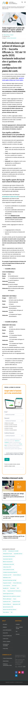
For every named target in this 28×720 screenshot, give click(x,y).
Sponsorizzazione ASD (8, 607)
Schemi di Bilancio (7, 604)
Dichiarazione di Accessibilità (6, 645)
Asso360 (4, 6)
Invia (7, 459)
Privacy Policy (5, 648)
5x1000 (4, 551)
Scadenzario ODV (7, 601)
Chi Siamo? (5, 624)
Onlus (4, 591)
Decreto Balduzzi (17, 575)
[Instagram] (22, 672)
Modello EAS (5, 588)
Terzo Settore (6, 612)
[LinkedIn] (16, 675)
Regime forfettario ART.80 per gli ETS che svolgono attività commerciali (13, 537)
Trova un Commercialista (7, 658)
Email (6, 412)
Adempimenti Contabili (13, 551)
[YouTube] (19, 672)
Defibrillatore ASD (7, 577)
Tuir (11, 612)
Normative (12, 588)
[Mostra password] (22, 420)
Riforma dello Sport (7, 599)
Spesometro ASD (16, 604)
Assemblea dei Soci (18, 553)
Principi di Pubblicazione (7, 635)
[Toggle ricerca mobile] (22, 2)
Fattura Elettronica (17, 583)
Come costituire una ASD (8, 569)
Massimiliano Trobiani (8, 34)
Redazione (5, 627)
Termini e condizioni (6, 641)
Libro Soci (14, 585)
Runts (14, 599)
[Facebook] (16, 672)
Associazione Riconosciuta (9, 556)
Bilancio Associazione (8, 561)
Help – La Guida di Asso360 (19, 628)
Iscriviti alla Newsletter (7, 630)
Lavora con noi (5, 638)
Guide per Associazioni (11, 6)
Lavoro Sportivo (6, 585)
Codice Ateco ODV (7, 567)
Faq (16, 631)
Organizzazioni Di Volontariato (14, 591)
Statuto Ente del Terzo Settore (9, 609)
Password (6, 418)
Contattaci (18, 624)
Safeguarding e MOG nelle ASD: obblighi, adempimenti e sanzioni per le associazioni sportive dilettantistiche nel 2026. (13, 496)
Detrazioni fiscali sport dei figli (9, 580)
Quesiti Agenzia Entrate (8, 593)
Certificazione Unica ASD (8, 564)
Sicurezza (17, 634)
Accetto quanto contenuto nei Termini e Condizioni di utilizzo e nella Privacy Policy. (13, 453)
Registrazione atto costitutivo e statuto (11, 596)
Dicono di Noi (5, 632)
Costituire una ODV (7, 575)
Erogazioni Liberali (7, 583)
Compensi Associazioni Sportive (10, 572)
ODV (18, 588)
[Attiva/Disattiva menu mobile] (25, 2)
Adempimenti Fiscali (7, 553)
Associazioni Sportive (7, 559)
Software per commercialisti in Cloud (7, 665)
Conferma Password (9, 433)
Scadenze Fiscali (16, 601)
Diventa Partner (6, 661)
